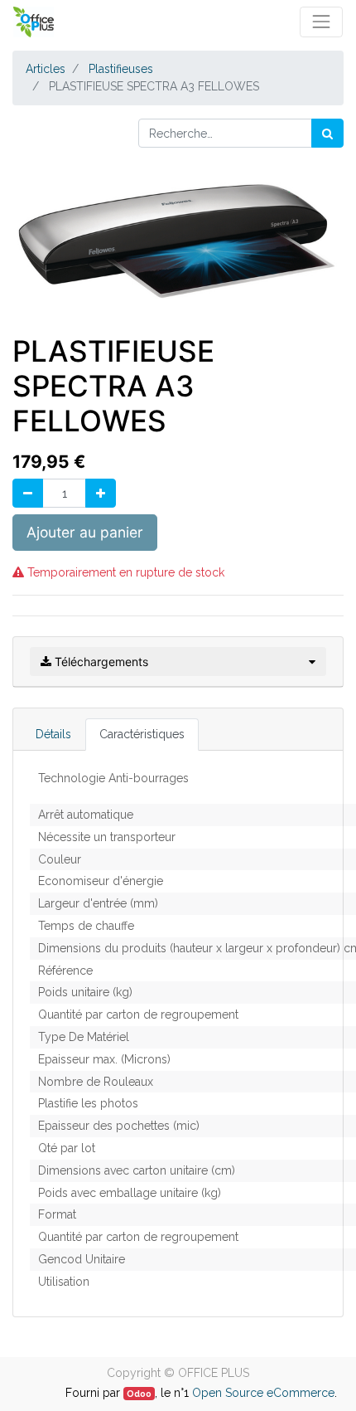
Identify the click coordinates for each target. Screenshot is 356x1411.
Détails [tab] (53, 734)
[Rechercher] (327, 133)
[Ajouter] (100, 493)
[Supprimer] (27, 493)
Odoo (139, 1394)
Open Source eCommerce (263, 1392)
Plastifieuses (121, 68)
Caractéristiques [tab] (142, 734)
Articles (45, 68)
